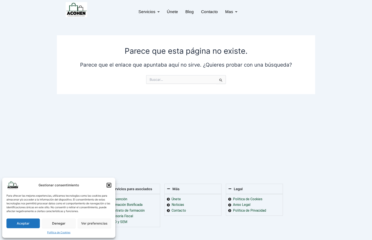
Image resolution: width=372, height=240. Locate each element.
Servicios (146, 11)
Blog (189, 11)
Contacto (209, 11)
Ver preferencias (94, 223)
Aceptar (23, 223)
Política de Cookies (58, 232)
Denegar (58, 223)
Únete (172, 11)
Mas (229, 11)
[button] (109, 185)
